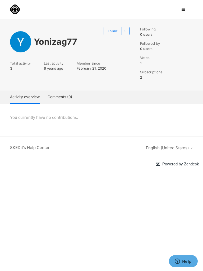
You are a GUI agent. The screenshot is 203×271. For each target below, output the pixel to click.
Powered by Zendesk (180, 164)
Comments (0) (60, 96)
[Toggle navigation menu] (183, 9)
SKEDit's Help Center (30, 147)
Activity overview (25, 96)
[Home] (15, 9)
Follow (113, 31)
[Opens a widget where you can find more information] (183, 261)
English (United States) (168, 148)
